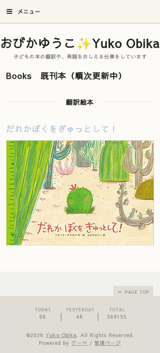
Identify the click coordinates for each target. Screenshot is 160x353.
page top (136, 292)
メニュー (28, 11)
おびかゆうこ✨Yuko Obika (80, 42)
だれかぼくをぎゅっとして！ (62, 128)
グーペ (79, 343)
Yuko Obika (61, 335)
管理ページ (107, 343)
